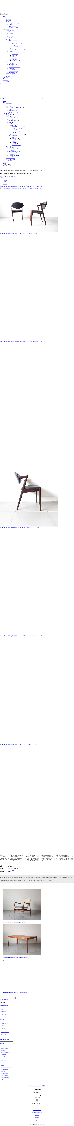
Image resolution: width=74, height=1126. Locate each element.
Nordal (2, 1065)
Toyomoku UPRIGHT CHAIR (6, 1067)
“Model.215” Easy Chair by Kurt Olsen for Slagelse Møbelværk (14, 922)
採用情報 (37, 1117)
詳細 (13, 870)
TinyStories (3, 1071)
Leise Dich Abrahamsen (5, 1052)
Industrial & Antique (5, 1035)
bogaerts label (3, 1056)
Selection (2, 1019)
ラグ (1, 1030)
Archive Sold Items (4, 1039)
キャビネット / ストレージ (5, 1032)
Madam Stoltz (3, 1060)
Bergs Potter (3, 1054)
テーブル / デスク (4, 1014)
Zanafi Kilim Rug (4, 1075)
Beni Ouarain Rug (4, 1073)
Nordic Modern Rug (5, 1077)
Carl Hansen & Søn (4, 1069)
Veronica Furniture (4, 1048)
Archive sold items (11, 176)
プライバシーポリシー (37, 1120)
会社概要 (37, 1115)
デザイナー (2, 1009)
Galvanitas (3, 1050)
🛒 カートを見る (4, 999)
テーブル (2, 1025)
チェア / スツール (4, 1028)
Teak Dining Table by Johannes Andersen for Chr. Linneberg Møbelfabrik (15, 957)
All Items (2, 1079)
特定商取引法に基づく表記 (37, 1112)
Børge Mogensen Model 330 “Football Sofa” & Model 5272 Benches (15, 992)
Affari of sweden (4, 1062)
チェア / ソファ (3, 1011)
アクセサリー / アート (4, 1023)
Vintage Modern (4, 1005)
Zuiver (2, 1058)
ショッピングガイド (37, 1110)
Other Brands (3, 1043)
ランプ (2, 1016)
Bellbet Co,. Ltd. (40, 1124)
